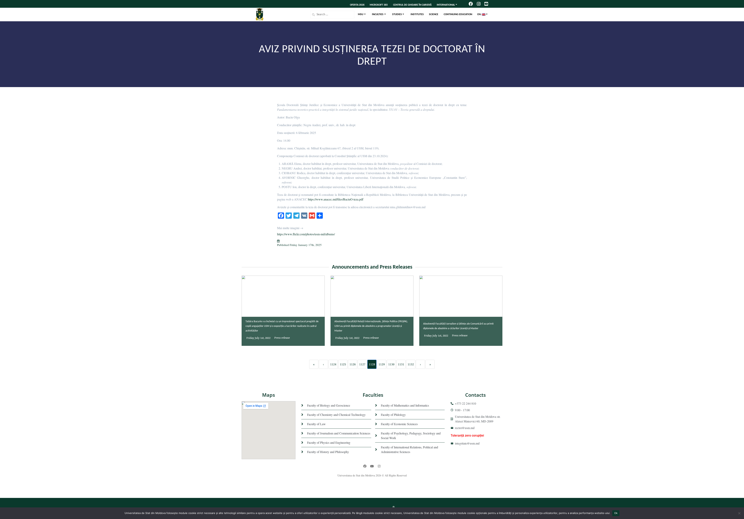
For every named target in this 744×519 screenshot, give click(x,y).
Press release (282, 338)
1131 (401, 364)
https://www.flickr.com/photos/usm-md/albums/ (306, 234)
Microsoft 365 (379, 4)
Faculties (377, 14)
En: (479, 14)
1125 (343, 364)
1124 (333, 364)
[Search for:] (332, 14)
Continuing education (458, 14)
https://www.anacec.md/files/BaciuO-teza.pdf (335, 199)
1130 (391, 364)
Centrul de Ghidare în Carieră (412, 4)
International (446, 4)
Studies (397, 14)
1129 (382, 364)
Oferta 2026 (357, 4)
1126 (353, 364)
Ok (616, 513)
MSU (360, 14)
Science (433, 14)
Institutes (417, 14)
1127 (362, 364)
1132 (411, 364)
